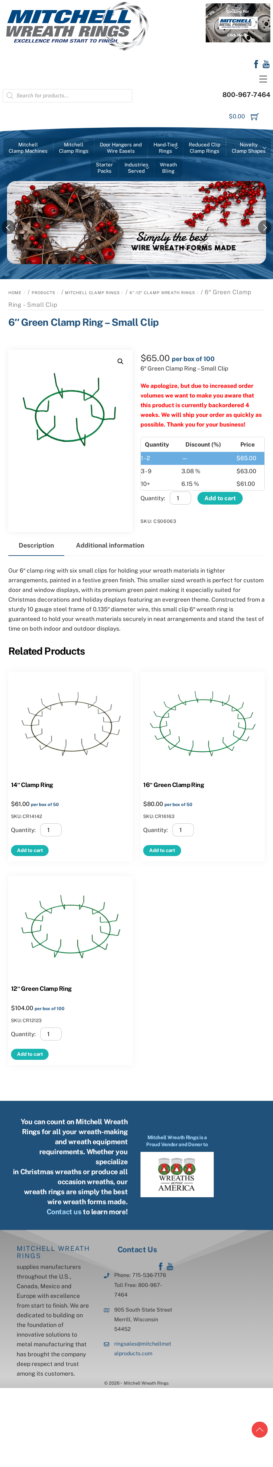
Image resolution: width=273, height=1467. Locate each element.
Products (43, 292)
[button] (121, 361)
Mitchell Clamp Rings (92, 292)
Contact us (64, 1212)
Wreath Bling (168, 168)
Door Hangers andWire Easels (121, 148)
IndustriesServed (136, 168)
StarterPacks (104, 168)
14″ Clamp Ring (32, 784)
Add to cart (220, 498)
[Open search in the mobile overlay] (67, 95)
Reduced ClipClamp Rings (204, 148)
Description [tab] (36, 545)
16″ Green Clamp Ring (173, 784)
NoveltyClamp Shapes (249, 148)
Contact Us (137, 1249)
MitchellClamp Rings (74, 148)
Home (15, 292)
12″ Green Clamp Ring (41, 988)
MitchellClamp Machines (28, 148)
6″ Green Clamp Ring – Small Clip (83, 322)
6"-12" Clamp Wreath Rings (162, 292)
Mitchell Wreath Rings (53, 1252)
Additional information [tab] (110, 545)
